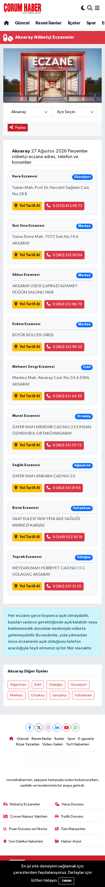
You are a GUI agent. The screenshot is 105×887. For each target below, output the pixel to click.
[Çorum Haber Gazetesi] (22, 8)
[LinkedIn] (57, 727)
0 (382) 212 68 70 (67, 304)
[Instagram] (48, 727)
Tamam (66, 880)
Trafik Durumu (72, 816)
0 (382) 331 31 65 (67, 488)
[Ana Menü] (97, 8)
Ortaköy (38, 695)
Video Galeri (52, 744)
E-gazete (86, 739)
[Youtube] (66, 727)
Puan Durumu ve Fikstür (28, 829)
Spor (91, 23)
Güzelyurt (79, 684)
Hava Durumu (73, 804)
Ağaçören (18, 684)
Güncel (22, 23)
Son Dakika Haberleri (26, 841)
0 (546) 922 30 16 (67, 537)
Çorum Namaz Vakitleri (28, 816)
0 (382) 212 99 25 (67, 347)
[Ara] (90, 8)
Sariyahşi (59, 695)
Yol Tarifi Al (30, 206)
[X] (39, 727)
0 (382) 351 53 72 (67, 445)
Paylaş (20, 127)
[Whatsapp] (75, 727)
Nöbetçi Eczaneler (25, 804)
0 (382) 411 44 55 (67, 396)
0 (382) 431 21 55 (67, 586)
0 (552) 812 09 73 (67, 206)
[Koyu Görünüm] (83, 8)
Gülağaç (56, 684)
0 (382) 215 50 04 (67, 255)
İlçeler (74, 23)
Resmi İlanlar (48, 23)
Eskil (37, 684)
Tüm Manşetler (73, 829)
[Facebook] (29, 727)
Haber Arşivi (71, 841)
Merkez (16, 695)
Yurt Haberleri (77, 744)
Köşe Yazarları (28, 744)
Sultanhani (83, 695)
